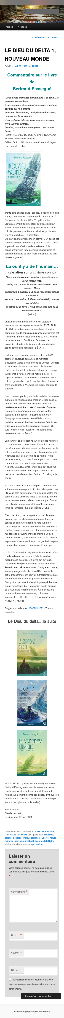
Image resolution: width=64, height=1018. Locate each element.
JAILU (35, 66)
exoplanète (35, 837)
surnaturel (28, 840)
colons (8, 837)
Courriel (16, 952)
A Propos (22, 26)
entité (25, 837)
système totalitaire (44, 840)
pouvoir (18, 840)
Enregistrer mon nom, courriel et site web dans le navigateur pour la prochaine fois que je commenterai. (32, 984)
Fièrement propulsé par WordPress (32, 1011)
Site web (15, 970)
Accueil (9, 26)
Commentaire (19, 891)
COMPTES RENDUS (44, 831)
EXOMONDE (36, 608)
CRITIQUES (10, 834)
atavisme (48, 834)
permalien (37, 844)
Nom (16, 935)
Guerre (45, 837)
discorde (17, 837)
